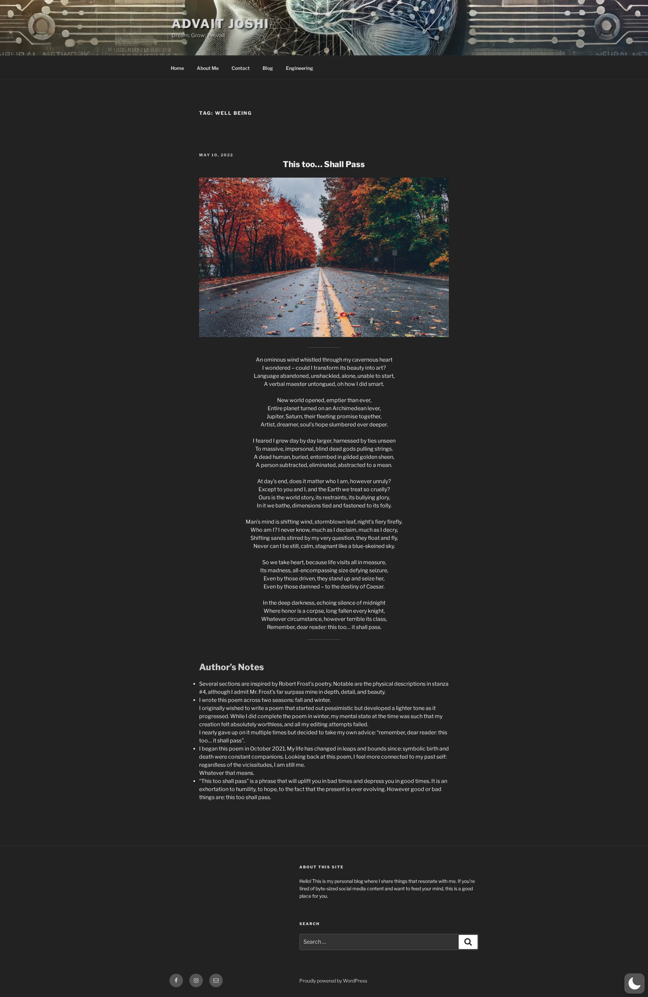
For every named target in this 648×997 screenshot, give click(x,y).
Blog (268, 68)
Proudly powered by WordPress (333, 980)
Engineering (299, 68)
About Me (208, 68)
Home (177, 68)
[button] (634, 983)
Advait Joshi (220, 23)
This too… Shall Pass (324, 164)
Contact (241, 68)
